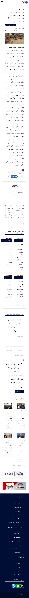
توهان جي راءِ (17, 552)
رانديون (18, 514)
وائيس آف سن (17, 533)
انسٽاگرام (17, 574)
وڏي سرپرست (17, 537)
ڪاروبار (18, 511)
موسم (6, 25)
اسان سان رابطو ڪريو (14, 548)
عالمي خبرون (17, 507)
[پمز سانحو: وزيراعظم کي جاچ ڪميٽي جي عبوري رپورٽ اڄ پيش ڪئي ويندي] (8, 406)
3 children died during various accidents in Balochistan (15, 173)
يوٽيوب (17, 566)
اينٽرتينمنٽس (6, 241)
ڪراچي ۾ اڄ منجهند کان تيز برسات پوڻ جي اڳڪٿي (9, 212)
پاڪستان (18, 503)
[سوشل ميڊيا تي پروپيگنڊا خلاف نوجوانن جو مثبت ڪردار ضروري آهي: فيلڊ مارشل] (21, 406)
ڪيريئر (19, 544)
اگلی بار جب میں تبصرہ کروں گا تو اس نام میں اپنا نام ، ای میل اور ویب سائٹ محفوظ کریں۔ (15, 375)
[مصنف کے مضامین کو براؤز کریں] (14, 186)
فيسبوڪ (19, 563)
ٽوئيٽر (19, 571)
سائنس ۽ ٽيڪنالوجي (15, 522)
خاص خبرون (12, 25)
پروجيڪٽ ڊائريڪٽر (15, 541)
